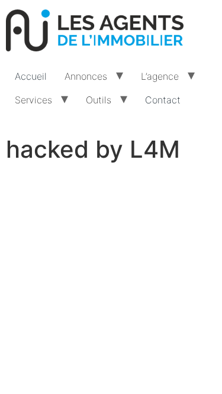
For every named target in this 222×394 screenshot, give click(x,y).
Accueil (31, 76)
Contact (163, 100)
